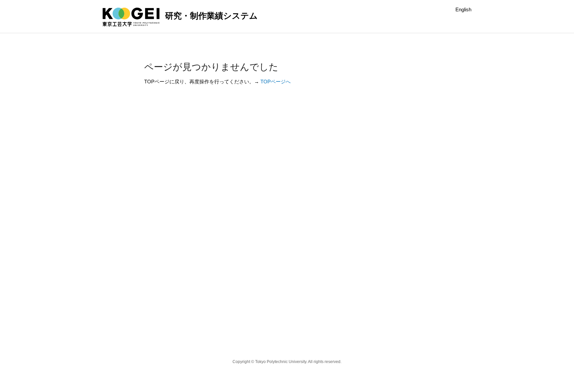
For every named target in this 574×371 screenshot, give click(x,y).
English (463, 9)
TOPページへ (275, 81)
